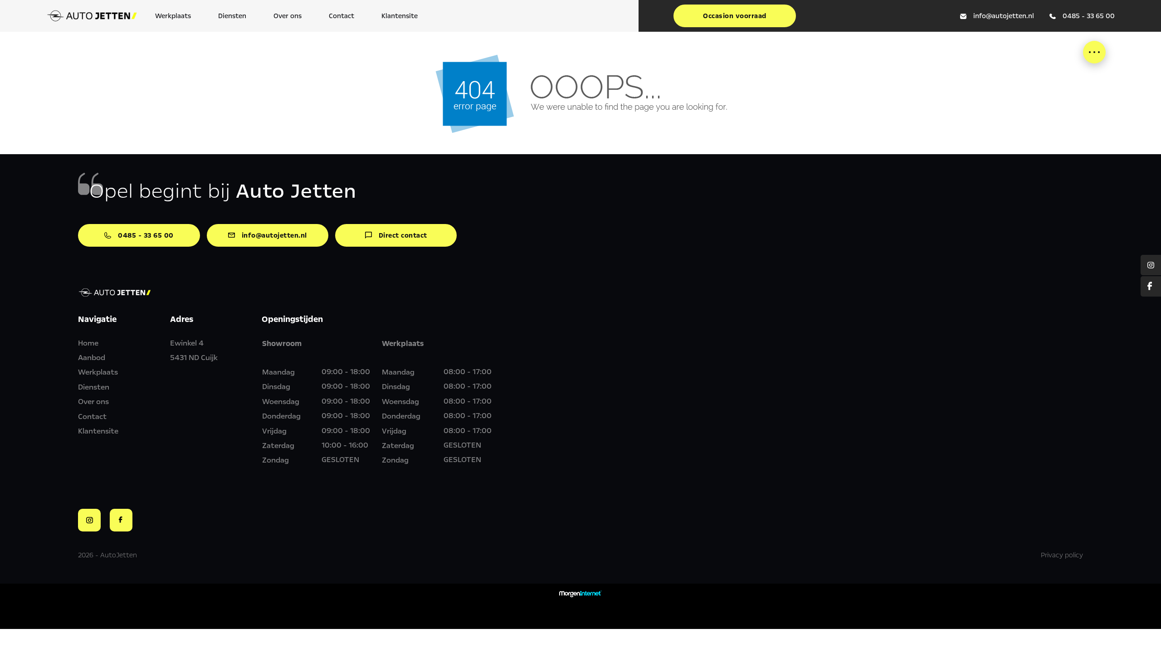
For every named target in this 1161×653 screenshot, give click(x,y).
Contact (341, 15)
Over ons (287, 15)
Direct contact (403, 235)
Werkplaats (173, 15)
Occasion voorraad (734, 15)
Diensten (232, 15)
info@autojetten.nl (1003, 15)
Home (88, 343)
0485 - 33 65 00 (1089, 15)
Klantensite (399, 15)
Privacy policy (1062, 555)
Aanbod (91, 357)
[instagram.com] (1151, 265)
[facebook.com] (1151, 286)
